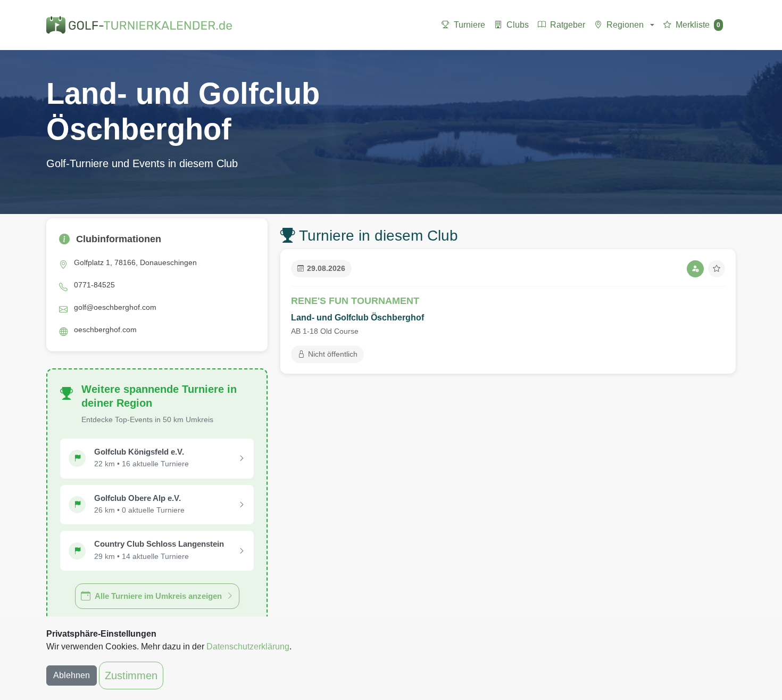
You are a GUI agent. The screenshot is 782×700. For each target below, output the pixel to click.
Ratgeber (567, 24)
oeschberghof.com (105, 329)
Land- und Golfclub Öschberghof (357, 317)
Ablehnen (71, 675)
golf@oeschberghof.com (115, 307)
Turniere (469, 24)
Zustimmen (131, 675)
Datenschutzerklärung (247, 646)
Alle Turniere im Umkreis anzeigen (158, 595)
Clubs (517, 24)
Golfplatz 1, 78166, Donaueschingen (135, 262)
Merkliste (698, 24)
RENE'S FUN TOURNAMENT (355, 300)
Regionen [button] (625, 24)
